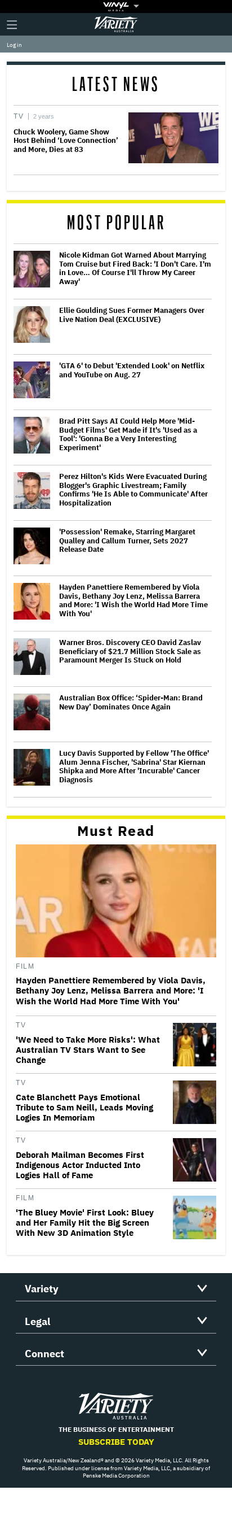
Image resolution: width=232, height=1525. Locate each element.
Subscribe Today (116, 1441)
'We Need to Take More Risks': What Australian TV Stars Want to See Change (88, 1050)
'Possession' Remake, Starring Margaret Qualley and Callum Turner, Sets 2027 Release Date (127, 541)
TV (19, 116)
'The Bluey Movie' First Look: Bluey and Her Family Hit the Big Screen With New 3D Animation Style (85, 1223)
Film (25, 966)
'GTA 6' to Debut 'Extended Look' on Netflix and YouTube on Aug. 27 (131, 370)
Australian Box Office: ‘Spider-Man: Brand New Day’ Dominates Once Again (131, 702)
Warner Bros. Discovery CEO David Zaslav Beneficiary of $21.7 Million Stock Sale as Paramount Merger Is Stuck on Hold (130, 651)
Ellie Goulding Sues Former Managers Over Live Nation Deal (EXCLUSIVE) (131, 315)
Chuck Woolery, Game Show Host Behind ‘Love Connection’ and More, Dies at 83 (66, 140)
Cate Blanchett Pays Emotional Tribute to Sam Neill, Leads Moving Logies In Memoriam (84, 1107)
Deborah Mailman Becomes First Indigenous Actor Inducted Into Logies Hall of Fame (80, 1165)
